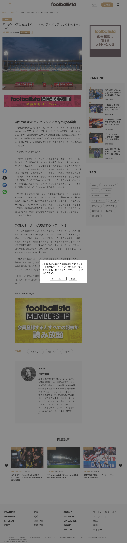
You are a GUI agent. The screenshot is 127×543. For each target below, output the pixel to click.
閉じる (73, 279)
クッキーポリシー (58, 279)
